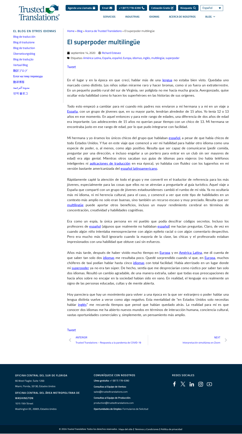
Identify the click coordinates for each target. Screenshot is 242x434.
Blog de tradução (23, 59)
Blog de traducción (24, 36)
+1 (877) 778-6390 (130, 8)
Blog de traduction (24, 48)
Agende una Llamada (80, 8)
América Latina (92, 58)
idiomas (137, 58)
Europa (127, 58)
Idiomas (154, 17)
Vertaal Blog (20, 65)
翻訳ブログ (20, 70)
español (117, 58)
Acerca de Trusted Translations (103, 31)
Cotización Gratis (161, 8)
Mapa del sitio (126, 429)
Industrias (132, 17)
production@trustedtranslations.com (114, 403)
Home (70, 31)
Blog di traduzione (24, 42)
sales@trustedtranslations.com (111, 392)
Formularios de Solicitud (135, 409)
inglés (146, 58)
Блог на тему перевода (28, 76)
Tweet (71, 66)
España (106, 58)
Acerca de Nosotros (182, 17)
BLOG (208, 17)
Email (105, 8)
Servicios (109, 17)
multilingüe (157, 58)
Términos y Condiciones (147, 429)
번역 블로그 (20, 93)
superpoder (172, 58)
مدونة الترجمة (21, 87)
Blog (79, 31)
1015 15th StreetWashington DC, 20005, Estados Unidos (36, 406)
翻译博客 (19, 82)
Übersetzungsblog (24, 53)
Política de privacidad (171, 429)
